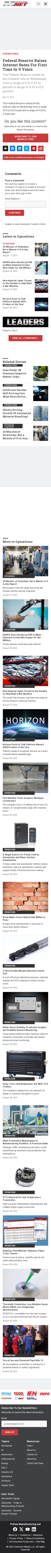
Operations (10, 53)
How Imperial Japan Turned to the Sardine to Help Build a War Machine (17, 283)
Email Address (13, 199)
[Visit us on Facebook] (15, 1529)
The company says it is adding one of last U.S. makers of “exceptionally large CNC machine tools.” (25, 807)
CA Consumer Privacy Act (21, 1541)
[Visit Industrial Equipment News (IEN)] (32, 1393)
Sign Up (9, 1432)
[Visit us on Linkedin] (34, 1529)
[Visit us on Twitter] (21, 1529)
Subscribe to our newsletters (26, 138)
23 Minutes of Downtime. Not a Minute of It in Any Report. (16, 249)
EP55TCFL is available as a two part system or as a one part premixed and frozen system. (25, 1315)
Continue (14, 212)
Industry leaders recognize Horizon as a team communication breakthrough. (25, 753)
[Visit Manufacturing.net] (19, 1398)
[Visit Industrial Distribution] (6, 1398)
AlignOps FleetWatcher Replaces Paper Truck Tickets (24, 1252)
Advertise (38, 1535)
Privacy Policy (16, 1538)
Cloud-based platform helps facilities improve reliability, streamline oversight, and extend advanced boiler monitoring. (25, 1037)
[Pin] (33, 148)
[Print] (5, 148)
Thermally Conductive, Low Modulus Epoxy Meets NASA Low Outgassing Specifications (25, 1307)
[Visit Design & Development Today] (6, 1393)
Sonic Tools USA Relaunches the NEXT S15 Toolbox (25, 1085)
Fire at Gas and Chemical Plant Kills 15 (23, 1360)
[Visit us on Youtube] (28, 1529)
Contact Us (25, 1535)
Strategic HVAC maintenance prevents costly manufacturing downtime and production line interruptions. (25, 1150)
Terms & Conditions (35, 1538)
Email (4, 1418)
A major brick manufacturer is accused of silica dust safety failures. (23, 925)
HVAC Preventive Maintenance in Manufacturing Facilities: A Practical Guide (25, 1142)
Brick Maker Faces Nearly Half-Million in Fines (24, 918)
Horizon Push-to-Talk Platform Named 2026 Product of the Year (14, 302)
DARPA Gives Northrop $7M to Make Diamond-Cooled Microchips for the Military (17, 265)
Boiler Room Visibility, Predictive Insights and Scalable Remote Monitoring (24, 1028)
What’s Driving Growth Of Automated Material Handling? (17, 413)
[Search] (38, 4)
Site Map (40, 1541)
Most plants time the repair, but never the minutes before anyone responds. (23, 589)
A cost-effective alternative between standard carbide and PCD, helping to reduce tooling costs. (25, 980)
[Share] (12, 148)
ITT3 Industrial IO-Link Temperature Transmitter (22, 1198)
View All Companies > (25, 338)
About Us (13, 1535)
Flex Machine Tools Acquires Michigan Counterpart (23, 799)
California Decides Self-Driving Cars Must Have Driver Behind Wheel (15, 393)
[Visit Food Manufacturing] (19, 1393)
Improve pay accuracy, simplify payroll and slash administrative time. (23, 1259)
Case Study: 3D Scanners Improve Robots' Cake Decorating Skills (14, 373)
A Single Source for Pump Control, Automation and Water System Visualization (21, 857)
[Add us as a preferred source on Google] (41, 148)
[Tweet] (26, 148)
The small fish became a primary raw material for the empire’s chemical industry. (25, 699)
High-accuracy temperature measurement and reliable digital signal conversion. (25, 1205)
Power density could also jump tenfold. (22, 644)
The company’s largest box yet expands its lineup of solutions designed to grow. (24, 1092)
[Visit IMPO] (45, 1393)
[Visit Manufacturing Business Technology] (32, 1398)
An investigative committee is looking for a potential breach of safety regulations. (24, 1366)
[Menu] (45, 4)
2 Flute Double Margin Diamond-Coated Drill (23, 972)
